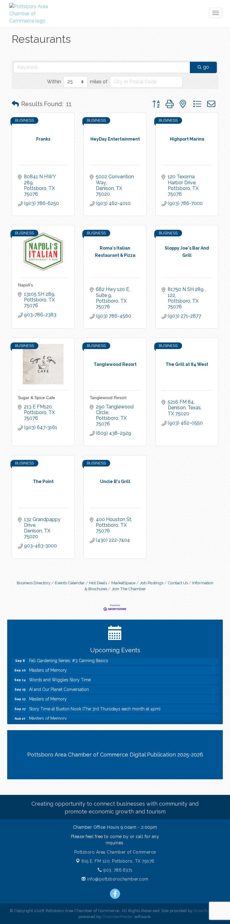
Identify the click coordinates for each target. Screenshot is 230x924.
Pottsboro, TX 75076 (118, 861)
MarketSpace (123, 582)
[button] (15, 104)
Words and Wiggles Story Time (60, 676)
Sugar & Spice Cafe (36, 397)
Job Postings (151, 582)
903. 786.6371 (117, 870)
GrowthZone (206, 910)
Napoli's (25, 285)
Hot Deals (98, 582)
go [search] (206, 67)
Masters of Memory (48, 667)
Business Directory (33, 582)
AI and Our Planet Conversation (59, 686)
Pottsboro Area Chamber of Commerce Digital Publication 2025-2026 (115, 754)
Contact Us (178, 582)
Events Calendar (70, 582)
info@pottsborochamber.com (117, 879)
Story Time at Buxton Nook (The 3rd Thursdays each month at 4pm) (95, 705)
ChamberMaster (117, 916)
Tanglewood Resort (108, 397)
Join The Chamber (129, 588)
